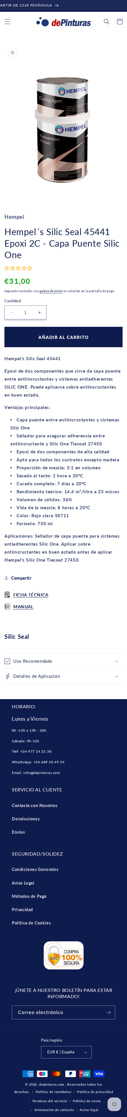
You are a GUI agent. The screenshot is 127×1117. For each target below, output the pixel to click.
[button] (7, 21)
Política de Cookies (31, 922)
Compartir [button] (21, 578)
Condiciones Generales (35, 869)
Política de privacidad (95, 1092)
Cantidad (12, 300)
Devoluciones (26, 818)
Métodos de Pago (29, 896)
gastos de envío (51, 291)
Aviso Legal (23, 882)
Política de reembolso (53, 1092)
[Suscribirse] (108, 1012)
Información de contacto (54, 1110)
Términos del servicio (49, 1101)
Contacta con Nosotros (35, 805)
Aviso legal (89, 1110)
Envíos (18, 832)
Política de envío (87, 1101)
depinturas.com (51, 1084)
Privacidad (22, 909)
